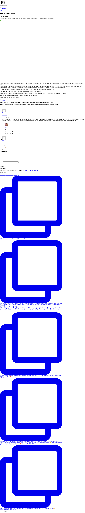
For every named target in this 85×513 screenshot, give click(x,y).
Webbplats (2, 166)
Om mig (3, 3)
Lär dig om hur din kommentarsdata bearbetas (31, 170)
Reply (3, 112)
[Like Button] (2, 149)
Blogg (3, 1)
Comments (2, 100)
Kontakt (3, 2)
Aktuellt (1, 10)
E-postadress (2, 164)
